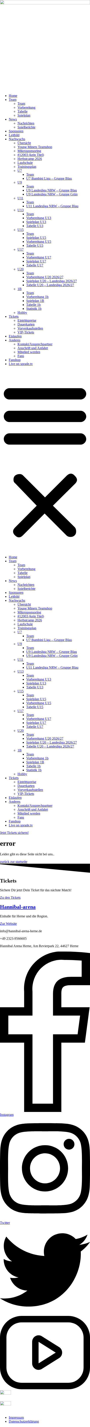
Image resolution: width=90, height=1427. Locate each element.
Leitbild (14, 135)
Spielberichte (26, 127)
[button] (45, 460)
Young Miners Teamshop (34, 147)
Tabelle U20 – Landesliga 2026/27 (50, 285)
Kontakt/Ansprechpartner (34, 344)
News (13, 119)
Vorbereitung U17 (38, 257)
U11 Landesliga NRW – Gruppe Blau (52, 206)
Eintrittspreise (26, 320)
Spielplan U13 (36, 222)
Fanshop (15, 360)
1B (19, 289)
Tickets (14, 316)
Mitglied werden (28, 352)
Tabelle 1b (33, 305)
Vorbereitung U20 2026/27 (44, 277)
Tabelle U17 (34, 265)
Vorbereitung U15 (38, 241)
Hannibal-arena (18, 907)
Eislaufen (15, 336)
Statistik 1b (34, 308)
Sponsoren (16, 131)
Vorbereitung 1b (37, 297)
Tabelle (22, 111)
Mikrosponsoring (29, 151)
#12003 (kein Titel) (30, 155)
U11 (20, 198)
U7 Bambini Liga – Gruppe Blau (49, 178)
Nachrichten (25, 123)
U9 (19, 182)
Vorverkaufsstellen (30, 328)
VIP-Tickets (25, 332)
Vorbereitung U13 (38, 218)
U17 (20, 249)
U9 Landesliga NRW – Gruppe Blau (51, 190)
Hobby (22, 312)
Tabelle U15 (34, 245)
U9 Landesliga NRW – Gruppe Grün (52, 194)
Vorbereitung (26, 107)
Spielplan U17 (36, 261)
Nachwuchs (17, 139)
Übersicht (24, 143)
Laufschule (25, 163)
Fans (20, 356)
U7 (19, 170)
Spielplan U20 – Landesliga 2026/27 (51, 281)
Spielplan (23, 115)
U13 (20, 210)
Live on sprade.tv (21, 364)
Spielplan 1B (35, 301)
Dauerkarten (26, 324)
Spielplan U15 (36, 237)
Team (12, 99)
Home (13, 95)
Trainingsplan (26, 166)
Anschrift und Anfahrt (32, 348)
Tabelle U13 (34, 226)
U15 (20, 230)
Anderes (14, 340)
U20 (20, 269)
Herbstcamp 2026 (29, 159)
